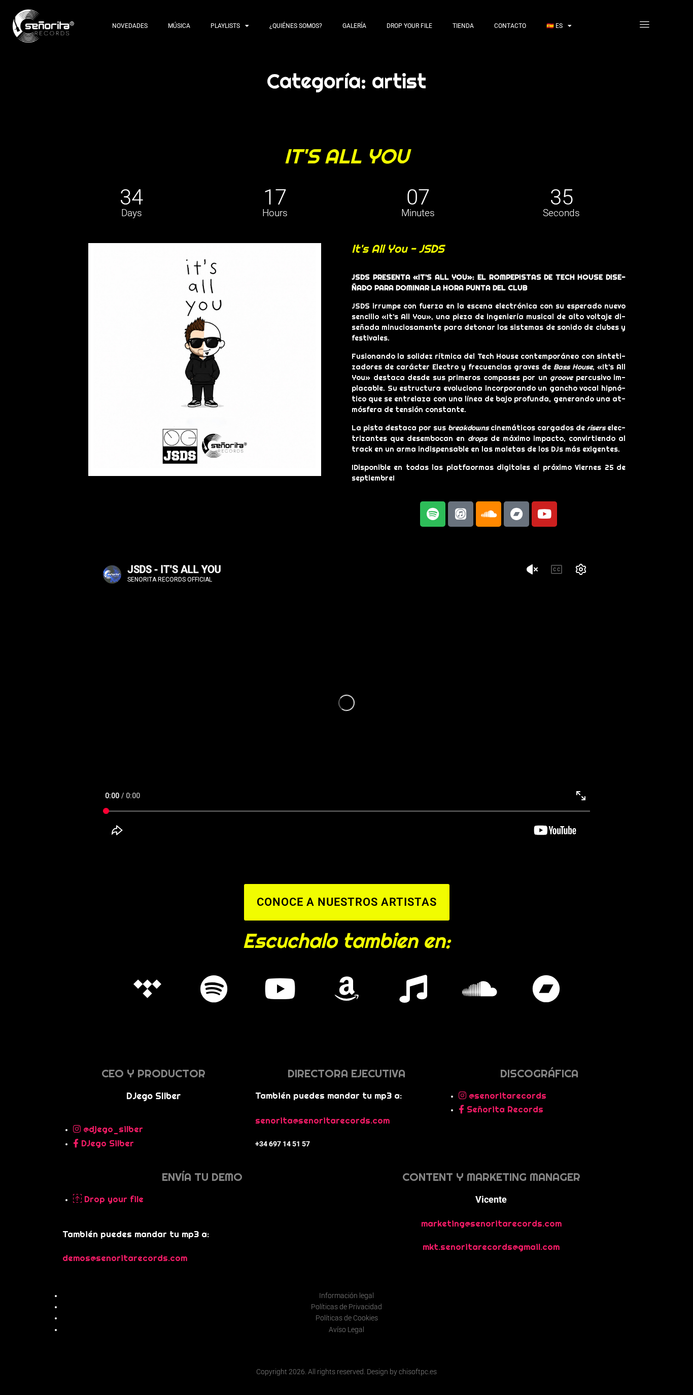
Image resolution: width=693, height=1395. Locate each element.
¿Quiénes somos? (295, 25)
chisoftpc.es (418, 1372)
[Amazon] (346, 989)
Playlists (225, 25)
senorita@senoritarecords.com (322, 1120)
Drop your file (409, 25)
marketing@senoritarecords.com (491, 1223)
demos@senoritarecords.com (124, 1258)
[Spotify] (213, 989)
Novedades (130, 25)
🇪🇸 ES (554, 25)
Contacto (510, 25)
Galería (354, 25)
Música (179, 25)
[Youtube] (544, 514)
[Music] (413, 989)
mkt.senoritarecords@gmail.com (491, 1246)
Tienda (463, 25)
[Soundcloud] (488, 514)
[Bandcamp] (516, 514)
